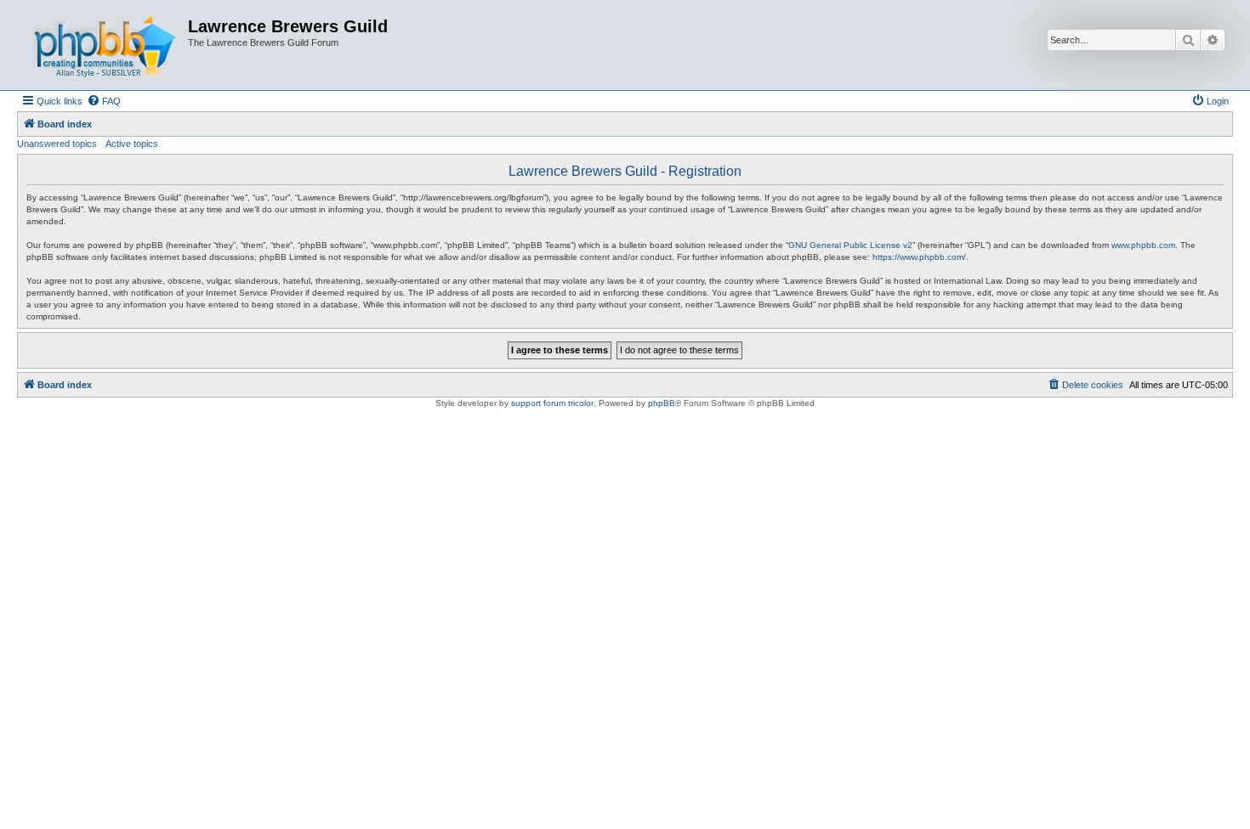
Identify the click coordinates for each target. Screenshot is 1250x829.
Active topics (131, 143)
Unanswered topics (57, 143)
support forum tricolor (552, 403)
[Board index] (104, 45)
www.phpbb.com (1143, 245)
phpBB (661, 403)
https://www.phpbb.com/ (919, 257)
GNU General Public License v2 (850, 245)
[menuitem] (104, 101)
